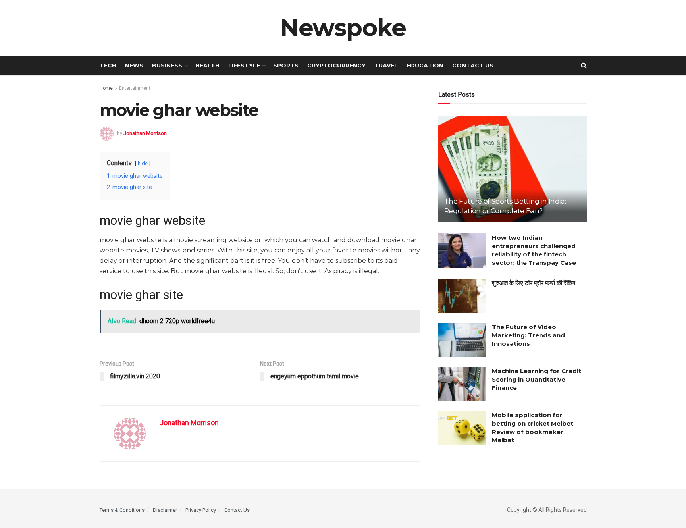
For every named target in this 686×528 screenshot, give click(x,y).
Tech (108, 65)
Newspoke (343, 28)
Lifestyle (244, 65)
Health (207, 65)
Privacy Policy (200, 510)
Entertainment (134, 88)
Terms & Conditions (122, 510)
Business (167, 65)
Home (106, 88)
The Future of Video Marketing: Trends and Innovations (528, 335)
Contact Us (472, 65)
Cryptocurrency (336, 65)
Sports (286, 65)
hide (143, 163)
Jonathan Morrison (145, 133)
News (134, 65)
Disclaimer (165, 510)
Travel (386, 65)
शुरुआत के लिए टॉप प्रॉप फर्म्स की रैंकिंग (533, 283)
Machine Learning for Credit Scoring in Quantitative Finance (536, 379)
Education (425, 65)
